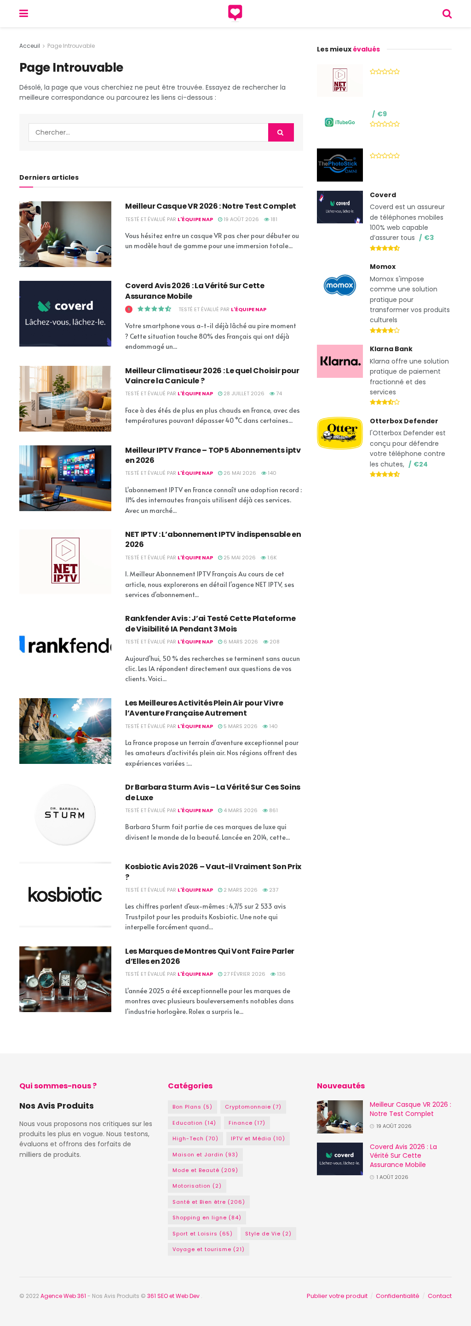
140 (271, 473)
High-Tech (195, 1138)
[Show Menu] (23, 13)
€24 (421, 464)
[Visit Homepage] (235, 14)
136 (281, 974)
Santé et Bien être (208, 1202)
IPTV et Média (258, 1138)
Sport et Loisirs (202, 1233)
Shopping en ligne (206, 1217)
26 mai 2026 (239, 473)
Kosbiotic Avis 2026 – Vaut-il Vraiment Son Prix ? (213, 871)
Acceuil (29, 46)
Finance (247, 1123)
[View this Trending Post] (128, 309)
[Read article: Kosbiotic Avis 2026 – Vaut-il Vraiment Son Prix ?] (65, 895)
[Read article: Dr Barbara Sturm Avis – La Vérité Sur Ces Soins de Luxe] (65, 815)
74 (278, 393)
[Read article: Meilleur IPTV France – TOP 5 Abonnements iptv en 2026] (65, 478)
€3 (429, 237)
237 (273, 889)
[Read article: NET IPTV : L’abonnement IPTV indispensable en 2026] (65, 562)
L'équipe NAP (195, 219)
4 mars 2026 (240, 810)
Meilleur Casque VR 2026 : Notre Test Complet (210, 206)
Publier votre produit (337, 1296)
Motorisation (197, 1185)
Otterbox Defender (404, 421)
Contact (440, 1296)
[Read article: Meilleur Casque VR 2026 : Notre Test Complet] (65, 234)
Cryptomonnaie (253, 1106)
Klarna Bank (391, 348)
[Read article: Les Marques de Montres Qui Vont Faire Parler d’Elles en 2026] (65, 979)
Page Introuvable (71, 46)
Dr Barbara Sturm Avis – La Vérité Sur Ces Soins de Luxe (212, 792)
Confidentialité (397, 1296)
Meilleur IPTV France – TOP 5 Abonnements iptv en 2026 (213, 455)
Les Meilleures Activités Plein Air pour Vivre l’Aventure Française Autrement (204, 708)
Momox (383, 266)
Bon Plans (192, 1106)
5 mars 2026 (240, 726)
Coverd (383, 194)
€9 (382, 114)
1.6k (271, 557)
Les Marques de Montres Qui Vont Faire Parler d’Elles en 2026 (209, 956)
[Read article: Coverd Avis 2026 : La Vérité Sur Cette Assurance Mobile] (65, 314)
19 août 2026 (240, 219)
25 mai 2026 (239, 557)
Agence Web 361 (63, 1296)
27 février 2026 (243, 974)
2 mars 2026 (240, 889)
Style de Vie (268, 1233)
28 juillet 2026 (243, 393)
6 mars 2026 (240, 641)
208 (274, 641)
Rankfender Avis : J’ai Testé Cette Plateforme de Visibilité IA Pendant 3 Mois (210, 623)
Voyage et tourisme (208, 1249)
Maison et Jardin (205, 1154)
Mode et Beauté (205, 1170)
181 (273, 219)
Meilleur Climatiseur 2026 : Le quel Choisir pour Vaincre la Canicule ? (212, 375)
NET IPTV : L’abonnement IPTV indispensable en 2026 (213, 539)
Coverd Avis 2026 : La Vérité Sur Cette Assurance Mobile (194, 290)
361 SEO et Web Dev (174, 1296)
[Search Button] (447, 13)
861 (273, 810)
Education (194, 1123)
